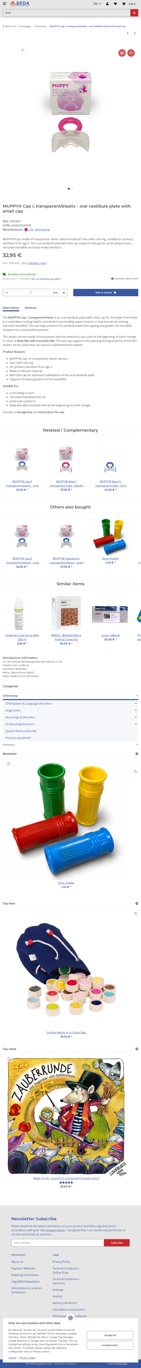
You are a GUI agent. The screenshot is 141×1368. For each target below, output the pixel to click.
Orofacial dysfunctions (20, 724)
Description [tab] (11, 307)
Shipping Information (25, 1275)
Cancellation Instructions (69, 1309)
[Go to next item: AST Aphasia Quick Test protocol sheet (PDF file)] (134, 33)
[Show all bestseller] (136, 753)
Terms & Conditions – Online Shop (66, 1270)
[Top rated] (136, 1049)
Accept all (110, 1335)
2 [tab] (72, 189)
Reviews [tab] (31, 307)
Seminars (9, 745)
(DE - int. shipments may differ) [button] (46, 278)
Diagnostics (13, 710)
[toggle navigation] (4, 2)
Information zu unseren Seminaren (26, 1290)
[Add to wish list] (131, 53)
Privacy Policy (28, 1357)
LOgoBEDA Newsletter (25, 1281)
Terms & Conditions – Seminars (66, 1281)
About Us (17, 1262)
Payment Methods (23, 1268)
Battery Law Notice (65, 1303)
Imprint (12, 1357)
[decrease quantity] (6, 292)
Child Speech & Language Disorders (29, 703)
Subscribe (117, 1242)
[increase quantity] (64, 292)
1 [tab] (69, 189)
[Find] (134, 12)
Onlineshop (10, 696)
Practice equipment (18, 738)
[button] (107, 3)
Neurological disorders (20, 717)
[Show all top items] (136, 903)
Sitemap (58, 1290)
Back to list (10, 26)
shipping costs (37, 263)
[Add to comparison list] (122, 53)
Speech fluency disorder (21, 731)
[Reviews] (66, 1182)
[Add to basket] (5, 44)
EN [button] (95, 4)
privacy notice (56, 1230)
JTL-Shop (123, 1363)
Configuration (110, 1345)
